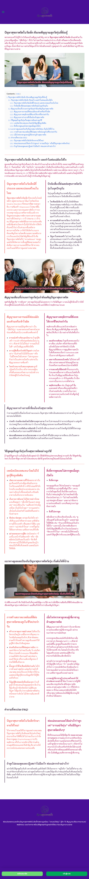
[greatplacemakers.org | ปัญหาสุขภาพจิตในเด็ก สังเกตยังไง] (44, 12)
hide (18, 94)
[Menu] (3, 12)
